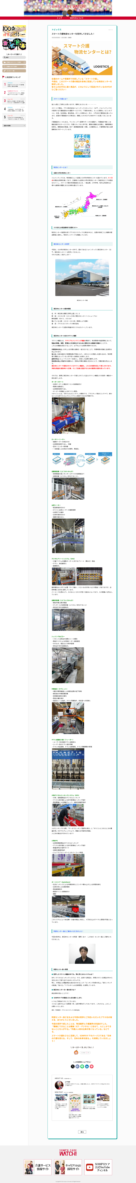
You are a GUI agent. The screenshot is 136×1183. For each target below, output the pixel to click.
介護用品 (69, 37)
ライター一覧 (10, 71)
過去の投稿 (7, 126)
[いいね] (87, 1053)
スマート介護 (64, 37)
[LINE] (82, 1066)
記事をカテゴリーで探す (14, 62)
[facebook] (77, 1066)
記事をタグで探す (12, 66)
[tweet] (73, 1066)
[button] (68, 8)
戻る (82, 1132)
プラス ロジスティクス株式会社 (71, 1010)
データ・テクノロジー (56, 37)
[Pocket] (92, 1066)
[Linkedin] (87, 1066)
